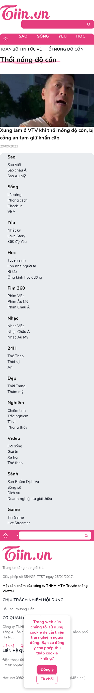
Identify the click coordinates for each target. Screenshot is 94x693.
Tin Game (16, 517)
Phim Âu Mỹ (18, 301)
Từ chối (47, 679)
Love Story (16, 236)
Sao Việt (14, 164)
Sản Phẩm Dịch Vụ (23, 481)
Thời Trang (17, 386)
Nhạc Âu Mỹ (18, 337)
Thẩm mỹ (16, 391)
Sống (43, 36)
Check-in (15, 206)
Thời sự (14, 361)
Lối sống (15, 194)
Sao (23, 36)
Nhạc (13, 318)
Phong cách (18, 200)
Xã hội (13, 457)
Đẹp (12, 378)
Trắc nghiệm (18, 416)
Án (10, 367)
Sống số (14, 487)
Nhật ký (14, 230)
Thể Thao (16, 356)
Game (14, 509)
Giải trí (13, 451)
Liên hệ (9, 645)
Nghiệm (16, 403)
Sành (13, 474)
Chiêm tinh (17, 410)
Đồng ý (47, 669)
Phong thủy (17, 427)
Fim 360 (16, 288)
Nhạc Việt (16, 325)
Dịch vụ (14, 492)
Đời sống (15, 446)
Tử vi (11, 421)
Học (80, 36)
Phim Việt (16, 295)
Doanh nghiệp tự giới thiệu (30, 498)
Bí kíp (12, 271)
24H (12, 348)
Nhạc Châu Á (19, 331)
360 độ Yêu (17, 241)
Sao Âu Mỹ (17, 176)
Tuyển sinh (17, 260)
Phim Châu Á (19, 307)
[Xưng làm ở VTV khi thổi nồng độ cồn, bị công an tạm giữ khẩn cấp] (47, 100)
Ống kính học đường (25, 277)
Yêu (62, 36)
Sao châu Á (17, 170)
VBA (11, 211)
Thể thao (15, 462)
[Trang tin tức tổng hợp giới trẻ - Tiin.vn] (25, 12)
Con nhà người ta (22, 266)
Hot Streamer (19, 523)
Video (14, 438)
